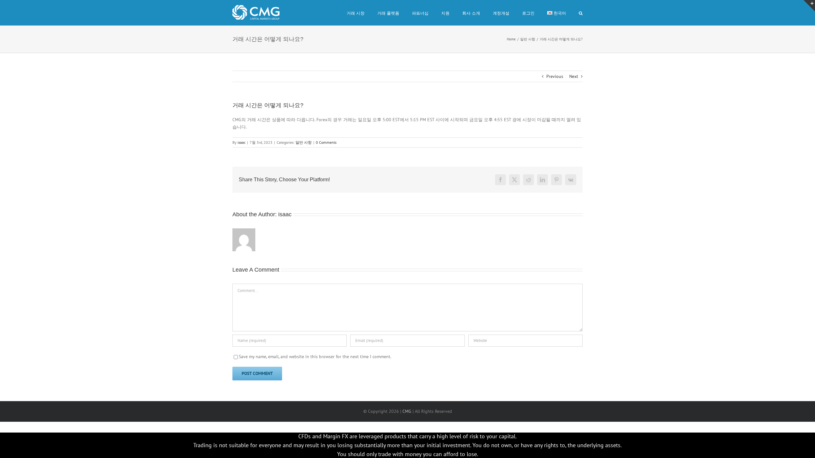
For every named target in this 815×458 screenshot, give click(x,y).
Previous (554, 76)
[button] (581, 12)
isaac (241, 142)
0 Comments (326, 142)
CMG (406, 411)
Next (573, 76)
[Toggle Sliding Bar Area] (809, 5)
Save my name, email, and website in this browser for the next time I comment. (315, 356)
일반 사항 (303, 142)
